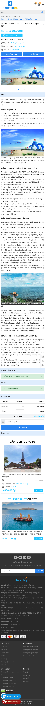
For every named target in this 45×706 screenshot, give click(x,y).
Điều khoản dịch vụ (29, 656)
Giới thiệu (4, 649)
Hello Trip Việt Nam (27, 704)
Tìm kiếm (26, 672)
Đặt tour (22, 427)
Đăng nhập (26, 675)
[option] (22, 71)
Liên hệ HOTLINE (11, 54)
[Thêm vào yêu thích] (43, 23)
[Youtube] (24, 557)
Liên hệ (3, 665)
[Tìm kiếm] (42, 12)
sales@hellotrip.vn (12, 618)
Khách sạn (4, 659)
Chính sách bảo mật (7, 686)
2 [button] (20, 89)
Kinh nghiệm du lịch (7, 662)
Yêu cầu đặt (34, 54)
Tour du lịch (5, 653)
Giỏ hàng (26, 681)
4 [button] (23, 89)
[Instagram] (29, 557)
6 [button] (26, 89)
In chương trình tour (13, 35)
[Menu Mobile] (42, 4)
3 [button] (21, 89)
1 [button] (18, 89)
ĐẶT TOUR (38, 490)
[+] (23, 406)
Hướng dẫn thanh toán (31, 649)
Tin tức (3, 656)
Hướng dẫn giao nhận (30, 653)
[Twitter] (20, 557)
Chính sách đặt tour (7, 677)
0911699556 (13, 621)
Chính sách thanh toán (8, 680)
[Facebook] (16, 557)
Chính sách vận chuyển (8, 683)
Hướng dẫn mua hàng (30, 646)
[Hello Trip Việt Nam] (10, 5)
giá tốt (22, 499)
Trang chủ (4, 646)
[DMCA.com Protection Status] (7, 690)
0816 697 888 (10, 628)
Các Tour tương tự (22, 441)
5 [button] (24, 89)
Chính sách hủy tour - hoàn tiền (10, 673)
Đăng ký (40, 571)
